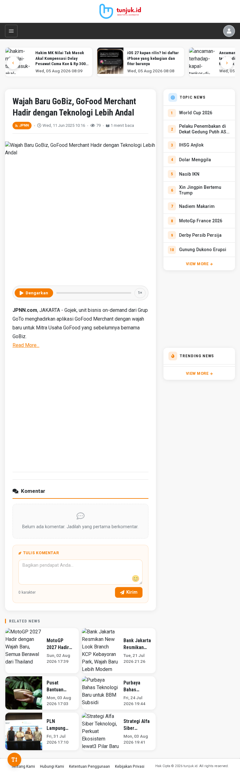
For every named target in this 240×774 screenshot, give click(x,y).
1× (140, 292)
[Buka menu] (11, 31)
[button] (227, 63)
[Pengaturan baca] (14, 759)
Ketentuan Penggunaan (89, 766)
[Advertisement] (80, 409)
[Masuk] (229, 31)
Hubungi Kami (52, 766)
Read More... (25, 345)
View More (197, 263)
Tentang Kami (23, 766)
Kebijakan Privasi (129, 766)
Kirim (132, 592)
